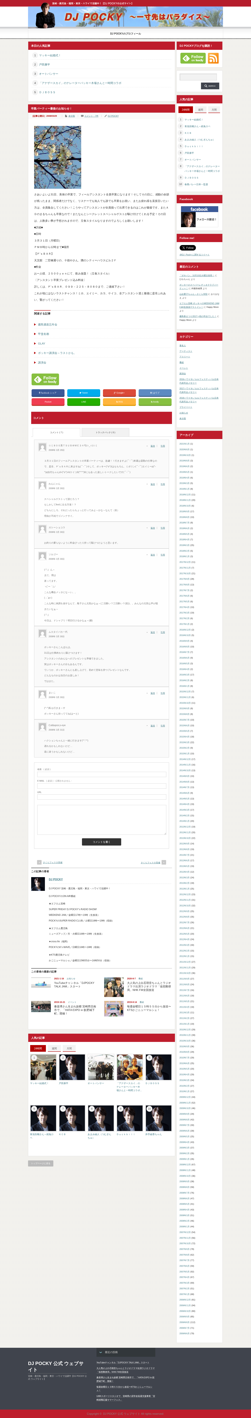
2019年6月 (184, 466)
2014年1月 (184, 821)
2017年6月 (184, 596)
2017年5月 (184, 601)
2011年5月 (184, 1001)
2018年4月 (184, 539)
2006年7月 (184, 1328)
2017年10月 (185, 573)
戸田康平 (44, 64)
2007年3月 (184, 1283)
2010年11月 (185, 1035)
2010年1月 (184, 1091)
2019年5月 (184, 472)
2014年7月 (184, 787)
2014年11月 (185, 765)
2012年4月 (184, 939)
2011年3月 (184, 1012)
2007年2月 (184, 1288)
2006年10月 (185, 1311)
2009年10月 (185, 1108)
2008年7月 (184, 1193)
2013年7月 (184, 855)
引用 (163, 446)
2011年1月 (184, 1024)
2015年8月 (184, 714)
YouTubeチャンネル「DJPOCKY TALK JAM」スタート (122, 1362)
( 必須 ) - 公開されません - (54, 781)
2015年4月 (184, 736)
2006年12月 (185, 1300)
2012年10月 (185, 905)
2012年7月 (184, 922)
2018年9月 (184, 511)
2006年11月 (185, 1305)
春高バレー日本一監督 (196, 184)
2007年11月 (185, 1238)
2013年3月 (184, 877)
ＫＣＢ (62, 1134)
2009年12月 (185, 1097)
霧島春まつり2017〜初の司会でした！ (197, 316)
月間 (69, 1048)
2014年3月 (184, 810)
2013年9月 (184, 843)
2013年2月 (184, 883)
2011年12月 (185, 962)
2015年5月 (184, 731)
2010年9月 (184, 1046)
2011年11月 (185, 967)
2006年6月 (184, 1333)
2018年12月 (185, 494)
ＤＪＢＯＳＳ (47, 92)
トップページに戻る (40, 1163)
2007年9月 (184, 1249)
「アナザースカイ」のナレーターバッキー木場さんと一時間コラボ (80, 83)
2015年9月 (184, 708)
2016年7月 (184, 652)
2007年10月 (185, 1243)
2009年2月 (184, 1153)
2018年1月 (184, 556)
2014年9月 (184, 776)
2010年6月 (184, 1063)
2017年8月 (184, 584)
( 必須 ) (44, 769)
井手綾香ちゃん (153, 1134)
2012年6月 (184, 928)
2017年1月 (184, 624)
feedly (156, 402)
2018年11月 (185, 500)
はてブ (156, 393)
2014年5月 (184, 798)
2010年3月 (184, 1080)
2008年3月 (184, 1215)
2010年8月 (184, 1052)
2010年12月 (185, 1029)
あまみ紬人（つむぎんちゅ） (200, 139)
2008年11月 (185, 1170)
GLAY (41, 343)
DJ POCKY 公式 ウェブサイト (56, 1366)
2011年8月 (184, 984)
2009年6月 (184, 1131)
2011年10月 (185, 973)
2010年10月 (185, 1041)
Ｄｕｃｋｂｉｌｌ (125, 1134)
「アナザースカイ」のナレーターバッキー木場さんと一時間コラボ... (129, 1087)
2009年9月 (184, 1114)
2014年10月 (185, 770)
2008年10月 (185, 1176)
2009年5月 (184, 1136)
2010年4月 (184, 1074)
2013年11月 (185, 832)
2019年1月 (184, 489)
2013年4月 (184, 872)
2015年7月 (184, 720)
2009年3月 (184, 1147)
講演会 (42, 362)
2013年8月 (184, 849)
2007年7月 (184, 1260)
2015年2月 (184, 748)
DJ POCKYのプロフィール (125, 33)
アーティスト (185, 351)
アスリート (184, 356)
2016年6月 (184, 658)
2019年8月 (184, 460)
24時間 (38, 1048)
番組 (140, 978)
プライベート (185, 407)
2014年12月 (185, 759)
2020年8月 (184, 449)
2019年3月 (184, 483)
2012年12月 (185, 894)
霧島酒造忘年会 (47, 324)
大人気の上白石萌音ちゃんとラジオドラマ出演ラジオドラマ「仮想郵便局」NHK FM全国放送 (149, 986)
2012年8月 (184, 917)
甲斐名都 (43, 333)
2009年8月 (184, 1119)
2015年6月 (184, 725)
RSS (120, 402)
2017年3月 (184, 612)
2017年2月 (184, 618)
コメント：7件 (91, 116)
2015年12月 (185, 691)
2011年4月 (184, 1007)
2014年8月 (184, 782)
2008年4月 (184, 1209)
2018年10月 (185, 506)
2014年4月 (184, 804)
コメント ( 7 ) (56, 432)
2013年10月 (185, 838)
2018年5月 (184, 534)
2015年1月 (184, 753)
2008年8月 (184, 1187)
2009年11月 (185, 1103)
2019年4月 (184, 478)
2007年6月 (184, 1266)
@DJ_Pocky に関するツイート (195, 254)
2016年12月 (185, 630)
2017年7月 (184, 590)
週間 (54, 1048)
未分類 (71, 116)
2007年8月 (184, 1255)
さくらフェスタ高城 (52, 862)
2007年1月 (184, 1294)
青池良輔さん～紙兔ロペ (197, 126)
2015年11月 (185, 697)
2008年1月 (184, 1226)
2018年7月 (184, 522)
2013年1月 (184, 889)
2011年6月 (184, 995)
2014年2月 (184, 815)
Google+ (120, 393)
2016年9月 (184, 641)
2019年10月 (185, 455)
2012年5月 (184, 934)
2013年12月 (185, 827)
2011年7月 (184, 990)
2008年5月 (184, 1204)
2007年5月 (184, 1271)
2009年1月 (184, 1159)
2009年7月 (184, 1125)
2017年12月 (185, 562)
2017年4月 (184, 607)
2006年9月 (184, 1316)
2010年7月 (184, 1057)
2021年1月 (184, 444)
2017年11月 (185, 568)
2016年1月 (184, 686)
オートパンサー (48, 73)
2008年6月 (184, 1198)
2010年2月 (184, 1086)
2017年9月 (184, 579)
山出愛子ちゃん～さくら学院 (193, 294)
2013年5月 (184, 866)
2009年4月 (184, 1142)
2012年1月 (184, 956)
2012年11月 (185, 900)
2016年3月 (184, 674)
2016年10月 (185, 635)
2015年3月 (184, 742)
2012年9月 (184, 911)
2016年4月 (184, 669)
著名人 (182, 345)
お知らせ (71, 978)
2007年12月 (185, 1232)
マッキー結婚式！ (50, 55)
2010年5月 (184, 1069)
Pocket (48, 402)
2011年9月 (184, 979)
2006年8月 (184, 1322)
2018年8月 (184, 517)
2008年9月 (184, 1181)
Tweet (84, 393)
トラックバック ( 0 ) (105, 432)
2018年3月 (184, 545)
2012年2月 (184, 951)
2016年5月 (184, 663)
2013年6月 (184, 860)
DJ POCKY (113, 116)
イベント (72, 1002)
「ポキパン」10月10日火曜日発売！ (196, 275)
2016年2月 (184, 680)
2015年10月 (185, 703)
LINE (83, 402)
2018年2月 (184, 551)
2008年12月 (185, 1164)
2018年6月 (184, 528)
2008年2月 (184, 1221)
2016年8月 (184, 646)
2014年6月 (184, 793)
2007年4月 (184, 1277)
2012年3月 (184, 945)
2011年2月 (184, 1018)
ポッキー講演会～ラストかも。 (57, 352)
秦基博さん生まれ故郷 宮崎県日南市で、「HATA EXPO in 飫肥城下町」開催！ (75, 1010)
